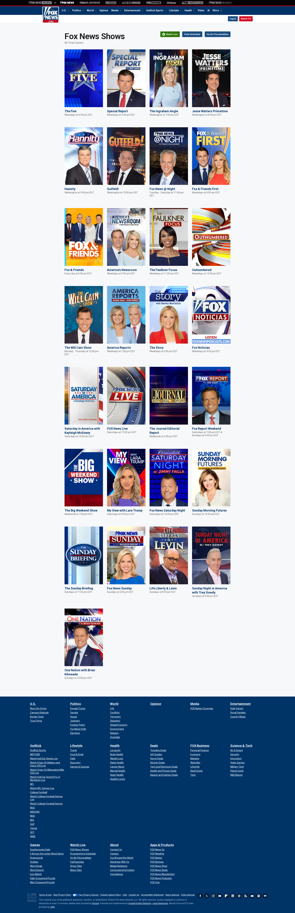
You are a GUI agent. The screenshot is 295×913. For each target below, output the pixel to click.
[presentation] (84, 78)
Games (35, 845)
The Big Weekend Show (81, 510)
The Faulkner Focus (163, 270)
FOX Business (199, 745)
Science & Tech (241, 745)
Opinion (104, 10)
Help (125, 895)
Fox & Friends (74, 270)
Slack (239, 895)
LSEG (52, 907)
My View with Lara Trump (124, 510)
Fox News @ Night (162, 189)
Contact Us (134, 895)
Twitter (206, 895)
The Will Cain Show (78, 347)
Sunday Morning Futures (209, 510)
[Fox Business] (90, 3)
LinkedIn (232, 895)
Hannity (70, 189)
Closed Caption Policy (110, 895)
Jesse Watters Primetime (210, 111)
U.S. (64, 10)
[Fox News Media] (67, 2)
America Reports (119, 347)
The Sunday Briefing (79, 588)
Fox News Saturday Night (167, 510)
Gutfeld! (113, 189)
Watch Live (78, 845)
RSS (245, 895)
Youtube (219, 895)
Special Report (117, 111)
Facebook (200, 895)
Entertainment (132, 10)
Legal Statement (160, 903)
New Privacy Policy (62, 895)
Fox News (50, 15)
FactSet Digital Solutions (139, 903)
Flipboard (226, 895)
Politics (77, 10)
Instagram (213, 895)
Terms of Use (45, 895)
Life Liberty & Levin (163, 588)
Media (115, 10)
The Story (157, 347)
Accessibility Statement (152, 895)
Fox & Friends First (205, 189)
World (90, 10)
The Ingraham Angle (164, 111)
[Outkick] (171, 3)
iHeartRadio (265, 895)
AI (208, 10)
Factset (95, 903)
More (216, 10)
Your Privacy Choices (89, 895)
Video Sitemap (188, 895)
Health (188, 10)
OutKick (35, 745)
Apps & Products (162, 845)
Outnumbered (202, 270)
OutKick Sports (155, 10)
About (114, 845)
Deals (154, 745)
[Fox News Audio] (131, 3)
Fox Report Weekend (206, 428)
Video (201, 10)
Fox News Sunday (119, 588)
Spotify (258, 895)
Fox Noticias (201, 347)
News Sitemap (172, 895)
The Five (70, 111)
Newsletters (252, 895)
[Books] (220, 2)
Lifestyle (174, 10)
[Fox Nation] (111, 2)
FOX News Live (117, 428)
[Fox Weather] (153, 2)
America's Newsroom (122, 270)
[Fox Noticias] (192, 2)
